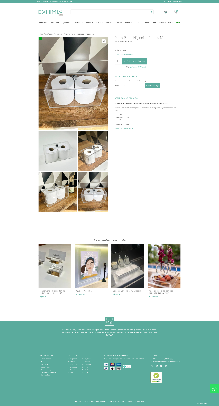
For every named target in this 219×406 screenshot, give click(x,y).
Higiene (109, 23)
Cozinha (89, 23)
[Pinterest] (157, 366)
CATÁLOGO (73, 355)
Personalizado (166, 23)
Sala (140, 23)
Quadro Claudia (84, 291)
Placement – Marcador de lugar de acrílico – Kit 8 (52, 292)
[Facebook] (152, 366)
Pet (154, 23)
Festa (147, 23)
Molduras (78, 23)
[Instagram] (166, 366)
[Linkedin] (161, 366)
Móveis (119, 23)
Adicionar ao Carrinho (136, 61)
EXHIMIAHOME (46, 355)
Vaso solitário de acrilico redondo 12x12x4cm (161, 292)
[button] (104, 41)
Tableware (129, 23)
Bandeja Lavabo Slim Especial (127, 291)
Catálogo (43, 23)
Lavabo (99, 23)
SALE (178, 23)
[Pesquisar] (151, 11)
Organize (55, 23)
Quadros (66, 23)
